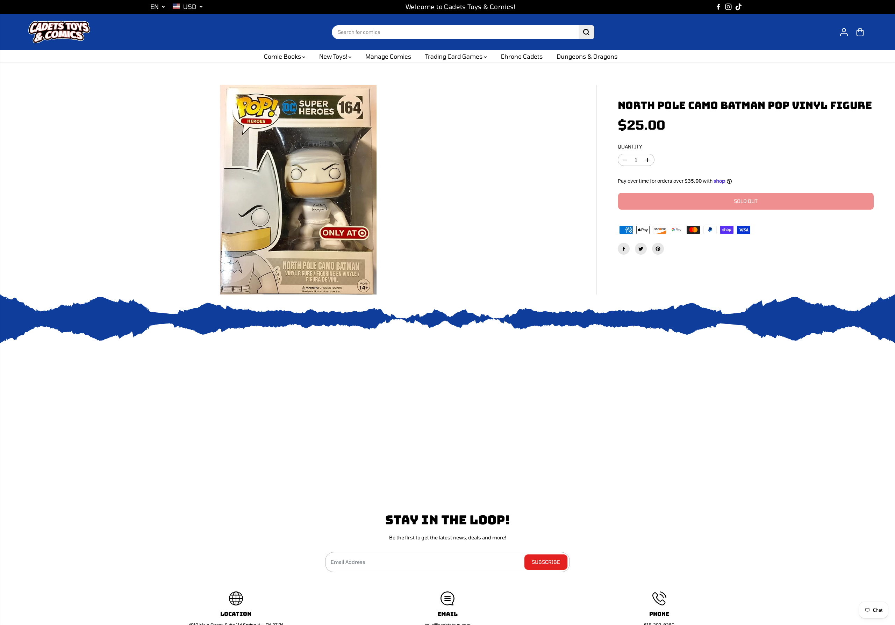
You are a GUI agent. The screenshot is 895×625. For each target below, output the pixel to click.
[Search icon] (586, 32)
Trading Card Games (454, 56)
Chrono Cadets (522, 56)
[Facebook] (718, 7)
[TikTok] (738, 7)
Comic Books (283, 56)
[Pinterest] (658, 249)
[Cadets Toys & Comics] (59, 32)
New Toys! (334, 56)
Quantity (630, 147)
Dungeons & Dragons (587, 56)
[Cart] (860, 32)
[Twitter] (641, 249)
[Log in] (844, 32)
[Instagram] (728, 7)
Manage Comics (388, 56)
